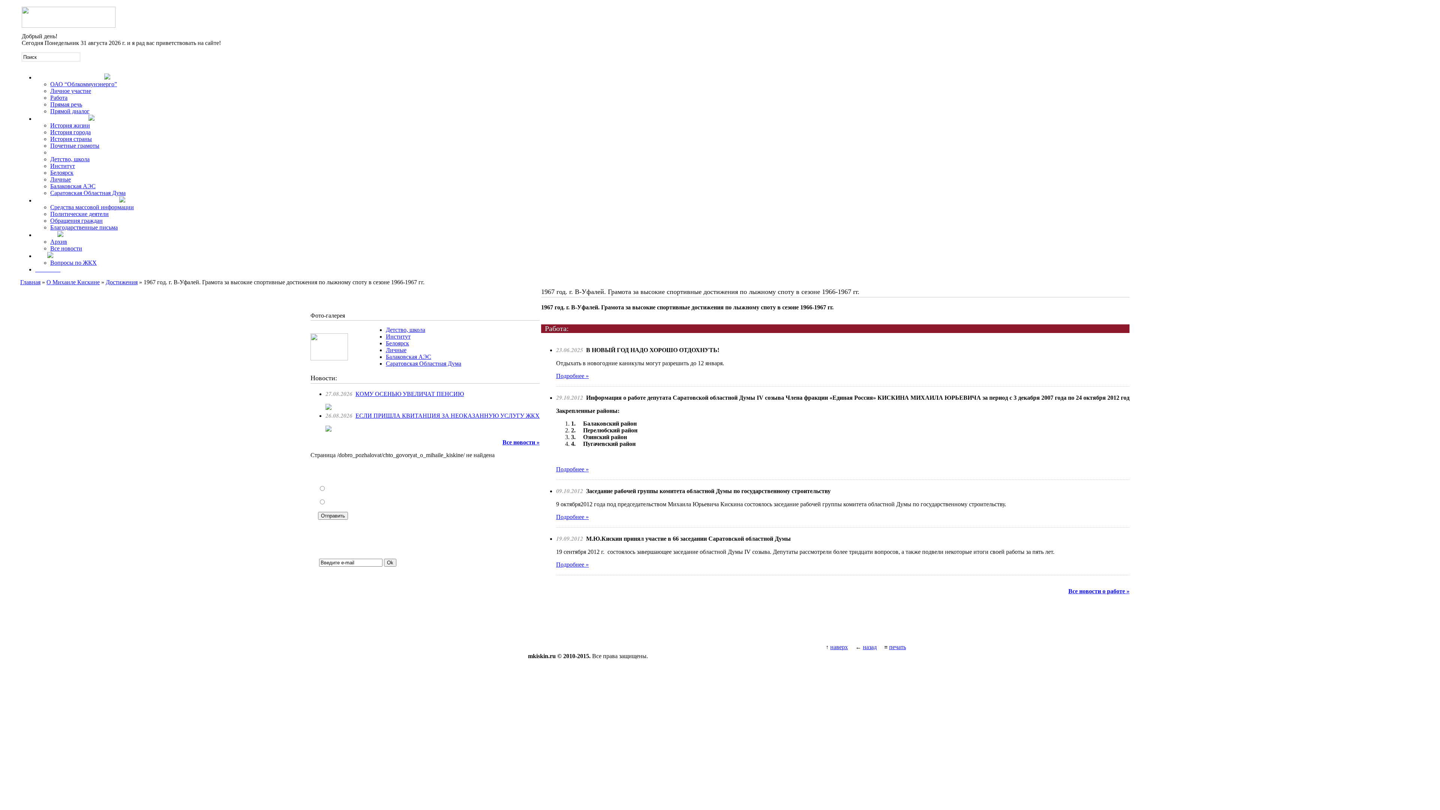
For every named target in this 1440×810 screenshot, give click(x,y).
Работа (59, 97)
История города (70, 132)
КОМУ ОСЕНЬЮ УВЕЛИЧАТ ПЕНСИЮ (410, 394)
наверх (839, 647)
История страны (71, 139)
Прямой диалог (70, 111)
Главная (30, 282)
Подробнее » (572, 376)
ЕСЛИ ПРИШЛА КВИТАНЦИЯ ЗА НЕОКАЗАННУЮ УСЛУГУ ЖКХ (448, 415)
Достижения (122, 282)
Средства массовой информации (92, 207)
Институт (62, 166)
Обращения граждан (76, 221)
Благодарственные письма (84, 227)
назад (870, 647)
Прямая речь (66, 104)
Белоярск (62, 173)
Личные (60, 179)
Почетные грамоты (74, 145)
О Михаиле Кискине (73, 282)
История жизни (70, 125)
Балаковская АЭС (73, 186)
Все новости (66, 248)
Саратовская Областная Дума (88, 193)
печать (897, 647)
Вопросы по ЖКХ (73, 263)
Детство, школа (70, 159)
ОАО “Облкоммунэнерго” (83, 84)
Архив (58, 241)
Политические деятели (79, 214)
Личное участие (70, 91)
